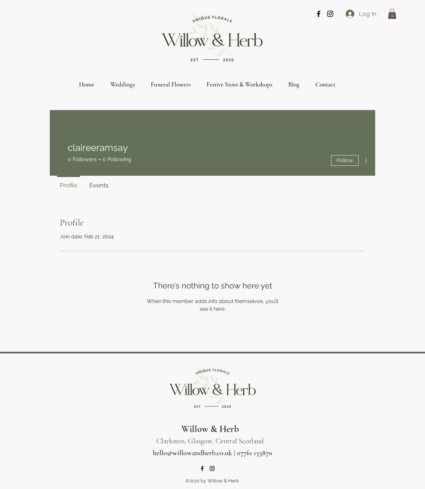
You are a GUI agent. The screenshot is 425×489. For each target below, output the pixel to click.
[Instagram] (330, 14)
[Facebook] (318, 14)
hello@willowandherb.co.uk (192, 453)
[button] (392, 14)
